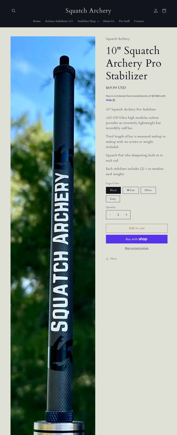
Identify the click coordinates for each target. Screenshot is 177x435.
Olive (148, 190)
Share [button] (113, 258)
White (131, 190)
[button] (14, 11)
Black (113, 190)
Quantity (111, 207)
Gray (113, 199)
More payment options (136, 248)
